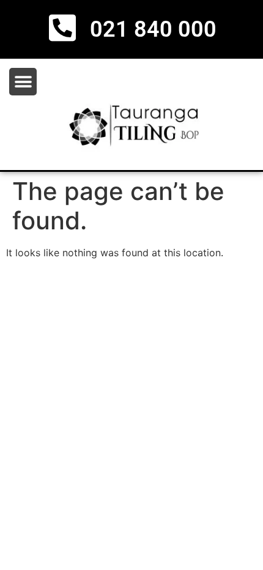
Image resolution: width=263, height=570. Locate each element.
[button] (23, 81)
